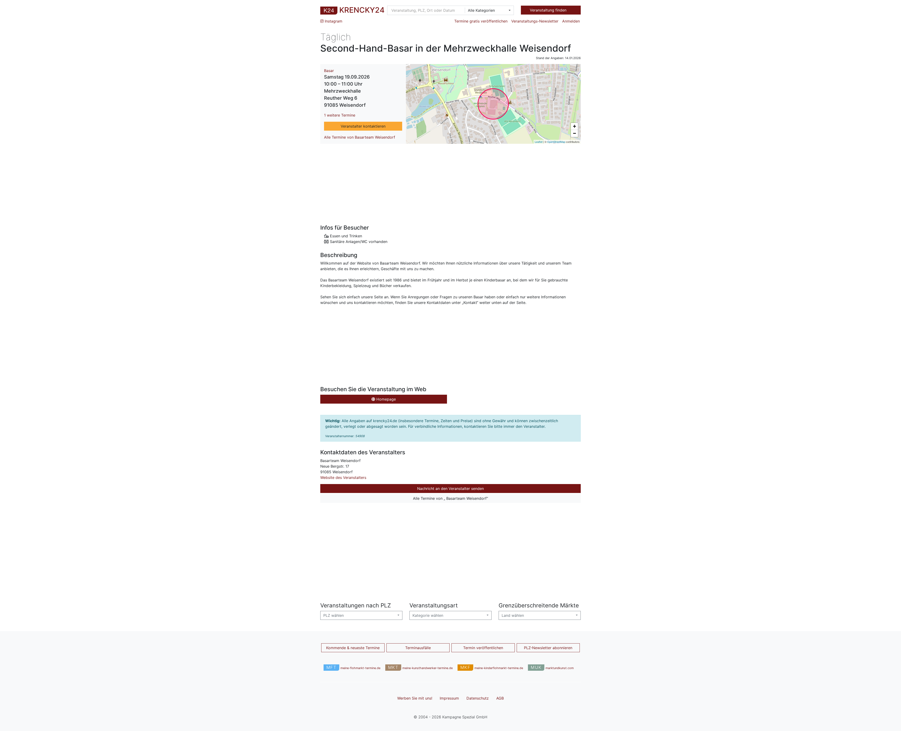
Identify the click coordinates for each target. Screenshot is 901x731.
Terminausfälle (418, 647)
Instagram (333, 21)
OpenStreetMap (556, 142)
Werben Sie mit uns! (414, 698)
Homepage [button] (385, 399)
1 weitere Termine (339, 115)
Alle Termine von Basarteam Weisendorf (359, 137)
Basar (329, 70)
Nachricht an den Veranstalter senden (450, 488)
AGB (500, 698)
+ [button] (574, 126)
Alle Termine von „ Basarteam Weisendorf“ (450, 498)
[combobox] (488, 10)
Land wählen (513, 615)
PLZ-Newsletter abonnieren (548, 647)
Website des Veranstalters (343, 477)
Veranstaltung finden (549, 10)
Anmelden (571, 21)
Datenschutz (477, 698)
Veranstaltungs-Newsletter (534, 21)
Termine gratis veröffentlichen (481, 21)
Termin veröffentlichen (483, 647)
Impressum (449, 698)
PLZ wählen (333, 615)
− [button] (574, 133)
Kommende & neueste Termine (353, 647)
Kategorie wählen (427, 615)
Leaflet (538, 142)
